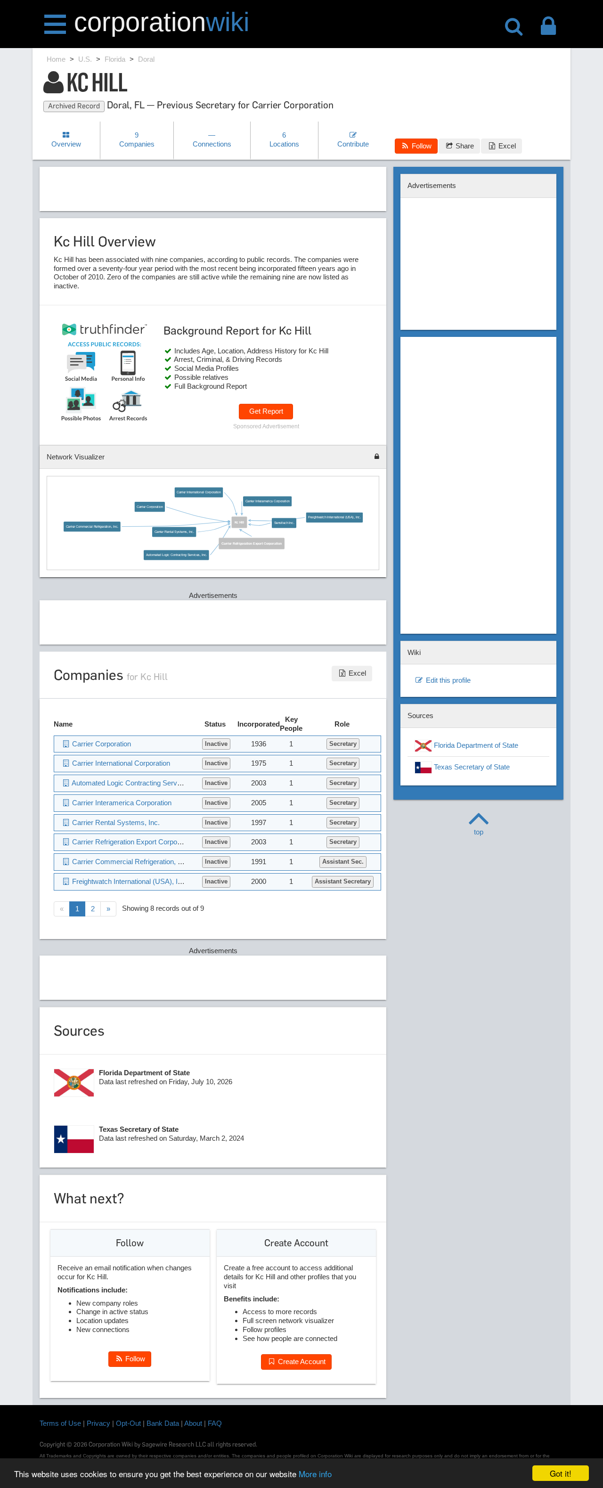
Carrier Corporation (150, 506)
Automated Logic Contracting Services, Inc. (176, 555)
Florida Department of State (475, 745)
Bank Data (163, 1423)
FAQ (215, 1423)
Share (464, 146)
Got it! (560, 1473)
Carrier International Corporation (199, 492)
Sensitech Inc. (284, 523)
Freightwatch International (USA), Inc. (334, 517)
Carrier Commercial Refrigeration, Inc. (92, 526)
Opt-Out (128, 1423)
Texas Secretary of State (471, 767)
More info (315, 1474)
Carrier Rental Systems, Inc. (174, 532)
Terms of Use (60, 1423)
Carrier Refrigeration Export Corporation (252, 543)
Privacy (98, 1423)
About (193, 1423)
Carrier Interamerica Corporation (267, 501)
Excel (506, 146)
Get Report (266, 411)
